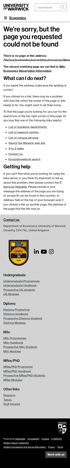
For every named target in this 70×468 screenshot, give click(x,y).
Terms (60, 447)
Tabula (7, 400)
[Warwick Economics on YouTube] (43, 252)
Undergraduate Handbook (20, 285)
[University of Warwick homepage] (16, 7)
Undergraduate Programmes (21, 281)
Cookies (45, 439)
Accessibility (33, 439)
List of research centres (23, 132)
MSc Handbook (13, 342)
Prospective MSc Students (20, 347)
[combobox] (51, 7)
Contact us (15, 154)
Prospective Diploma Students (22, 318)
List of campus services (23, 137)
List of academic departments (27, 127)
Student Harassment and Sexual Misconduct (24, 447)
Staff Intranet (11, 404)
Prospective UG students (19, 290)
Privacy (51, 447)
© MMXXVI (56, 439)
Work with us (56, 454)
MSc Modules (12, 351)
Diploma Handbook (15, 314)
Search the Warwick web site (26, 143)
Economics (17, 18)
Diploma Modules (14, 323)
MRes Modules (12, 380)
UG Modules (11, 294)
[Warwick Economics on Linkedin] (36, 252)
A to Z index (16, 148)
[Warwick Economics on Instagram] (51, 252)
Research (9, 395)
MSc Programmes (14, 338)
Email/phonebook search (24, 159)
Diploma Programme (16, 309)
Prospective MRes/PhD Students (24, 375)
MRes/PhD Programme (18, 367)
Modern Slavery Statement (16, 443)
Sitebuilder (20, 439)
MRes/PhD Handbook (17, 371)
